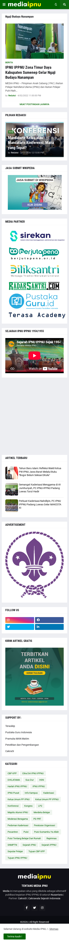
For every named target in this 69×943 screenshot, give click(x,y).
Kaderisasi (48, 793)
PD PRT (37, 819)
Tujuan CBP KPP (36, 851)
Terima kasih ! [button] (14, 936)
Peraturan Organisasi (44, 825)
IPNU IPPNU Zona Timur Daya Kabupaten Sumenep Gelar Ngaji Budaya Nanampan (30, 72)
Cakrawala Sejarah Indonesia (44, 898)
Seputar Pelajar (15, 851)
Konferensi (13, 806)
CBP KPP (12, 773)
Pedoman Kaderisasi (18, 825)
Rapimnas (52, 838)
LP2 (40, 806)
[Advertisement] (34, 416)
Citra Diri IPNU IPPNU (33, 773)
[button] (4, 5)
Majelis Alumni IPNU (18, 812)
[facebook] (49, 620)
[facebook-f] (27, 908)
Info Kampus (31, 793)
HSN (41, 780)
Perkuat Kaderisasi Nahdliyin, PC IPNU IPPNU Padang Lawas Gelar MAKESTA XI (40, 504)
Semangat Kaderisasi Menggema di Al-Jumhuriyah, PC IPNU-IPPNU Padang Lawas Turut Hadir (40, 488)
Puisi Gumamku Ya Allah (46, 832)
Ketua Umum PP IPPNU (47, 799)
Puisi (26, 832)
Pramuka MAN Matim (17, 738)
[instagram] (19, 620)
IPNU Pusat (13, 793)
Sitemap (53, 929)
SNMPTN (12, 845)
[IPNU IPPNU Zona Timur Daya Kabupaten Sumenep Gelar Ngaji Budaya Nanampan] (34, 41)
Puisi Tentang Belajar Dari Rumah (24, 838)
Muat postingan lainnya (34, 104)
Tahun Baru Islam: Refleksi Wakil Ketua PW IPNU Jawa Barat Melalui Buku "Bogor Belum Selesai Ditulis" (40, 472)
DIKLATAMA (14, 780)
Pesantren (13, 832)
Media (6, 891)
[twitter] (19, 627)
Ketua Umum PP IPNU (19, 799)
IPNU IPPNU (39, 786)
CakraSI (9, 751)
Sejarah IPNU (29, 845)
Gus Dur (29, 780)
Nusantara (57, 894)
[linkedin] (49, 627)
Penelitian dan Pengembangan (22, 744)
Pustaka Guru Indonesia (18, 732)
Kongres (28, 806)
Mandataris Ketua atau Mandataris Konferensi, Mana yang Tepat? (31, 142)
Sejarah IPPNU (49, 845)
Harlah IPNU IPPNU (17, 786)
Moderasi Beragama (18, 819)
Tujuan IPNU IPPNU (17, 858)
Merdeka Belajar (42, 812)
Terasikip (10, 726)
